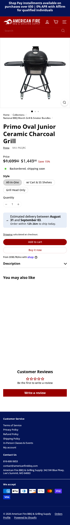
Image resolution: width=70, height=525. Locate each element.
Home (6, 115)
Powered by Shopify (25, 517)
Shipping (8, 234)
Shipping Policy (11, 438)
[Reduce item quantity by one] (6, 204)
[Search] (63, 30)
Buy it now (35, 250)
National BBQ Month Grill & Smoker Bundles (27, 118)
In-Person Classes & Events (18, 443)
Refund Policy (10, 434)
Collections (18, 115)
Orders (58, 513)
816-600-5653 (10, 461)
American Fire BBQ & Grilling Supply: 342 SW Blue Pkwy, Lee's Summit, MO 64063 (33, 471)
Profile (6, 517)
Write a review (35, 393)
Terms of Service (12, 425)
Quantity (8, 197)
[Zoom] (64, 102)
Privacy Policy (10, 429)
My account (9, 447)
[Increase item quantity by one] (18, 204)
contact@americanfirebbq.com (20, 465)
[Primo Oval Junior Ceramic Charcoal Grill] (26, 317)
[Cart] (56, 21)
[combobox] (35, 30)
